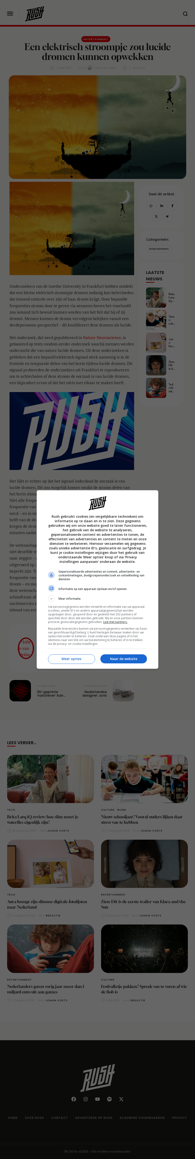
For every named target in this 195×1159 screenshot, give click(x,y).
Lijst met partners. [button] (115, 622)
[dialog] (97, 579)
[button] (97, 598)
